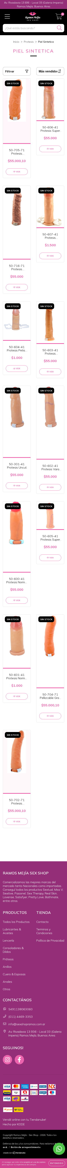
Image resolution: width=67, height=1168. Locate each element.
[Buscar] (59, 28)
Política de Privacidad (50, 940)
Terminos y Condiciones (44, 931)
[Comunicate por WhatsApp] (59, 1149)
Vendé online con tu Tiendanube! (24, 1119)
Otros (6, 989)
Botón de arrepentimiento (26, 1147)
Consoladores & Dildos (13, 950)
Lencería (8, 940)
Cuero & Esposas (14, 974)
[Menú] (7, 16)
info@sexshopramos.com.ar (26, 1024)
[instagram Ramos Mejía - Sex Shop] (7, 1059)
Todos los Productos (16, 922)
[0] (58, 17)
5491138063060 (20, 1009)
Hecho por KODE (14, 1124)
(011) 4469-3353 (20, 1016)
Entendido (56, 1163)
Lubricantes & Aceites (12, 931)
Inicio (16, 41)
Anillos (7, 967)
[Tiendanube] (14, 1153)
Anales (7, 982)
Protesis (29, 41)
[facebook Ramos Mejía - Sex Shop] (19, 1059)
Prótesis (8, 959)
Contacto (42, 922)
